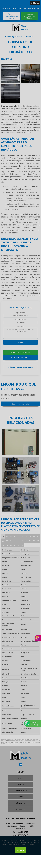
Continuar (20, 850)
